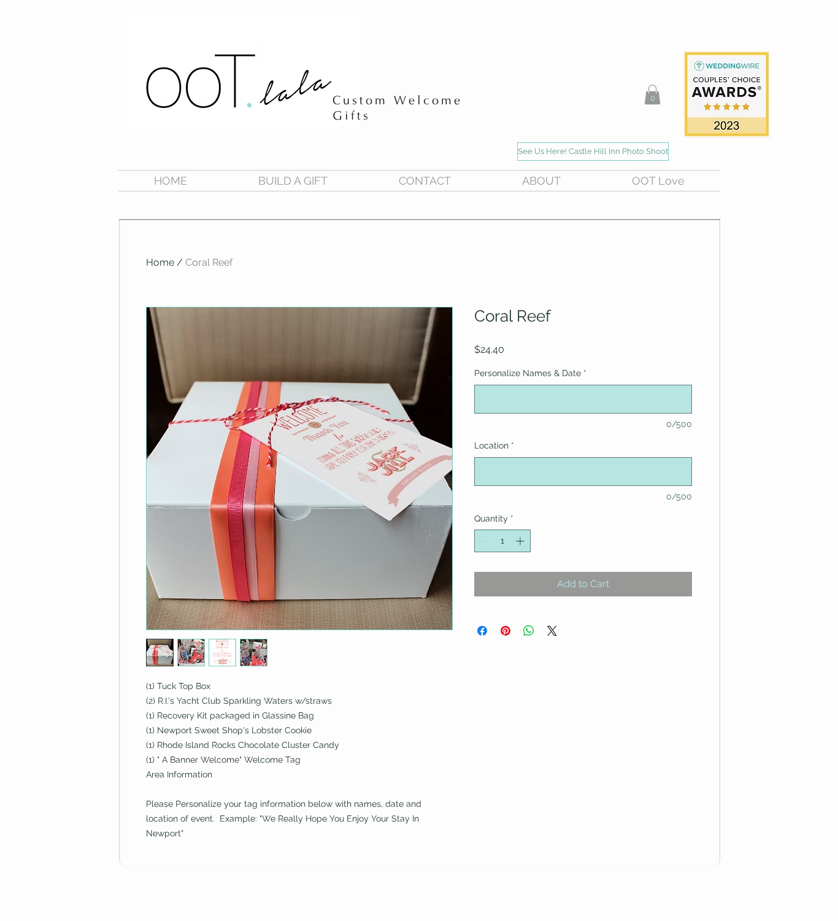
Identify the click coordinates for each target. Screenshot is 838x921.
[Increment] (521, 541)
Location (494, 445)
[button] (652, 94)
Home (160, 262)
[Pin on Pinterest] (505, 630)
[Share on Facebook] (482, 630)
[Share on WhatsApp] (528, 630)
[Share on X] (552, 630)
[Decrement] (483, 541)
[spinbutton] (502, 541)
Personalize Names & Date (530, 373)
